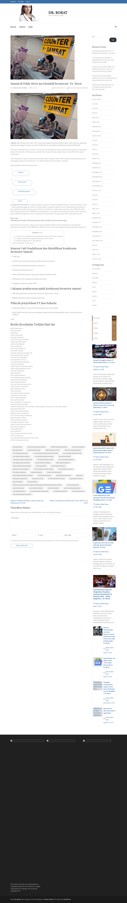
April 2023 (95, 250)
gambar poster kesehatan (21, 469)
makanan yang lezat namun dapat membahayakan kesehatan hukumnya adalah (37, 485)
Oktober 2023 (96, 236)
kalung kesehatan (36, 472)
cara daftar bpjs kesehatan (21, 456)
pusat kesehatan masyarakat (39, 491)
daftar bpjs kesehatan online (22, 466)
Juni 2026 (95, 108)
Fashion (94, 273)
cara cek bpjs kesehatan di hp (72, 453)
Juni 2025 (95, 145)
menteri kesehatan (73, 485)
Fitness (94, 282)
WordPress (67, 899)
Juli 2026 (95, 104)
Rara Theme (49, 899)
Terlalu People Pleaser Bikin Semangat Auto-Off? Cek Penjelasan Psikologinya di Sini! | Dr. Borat (104, 78)
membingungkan (24, 191)
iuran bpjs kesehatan (19, 472)
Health (28, 1)
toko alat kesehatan (78, 491)
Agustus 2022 (96, 259)
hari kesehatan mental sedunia (43, 469)
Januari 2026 (96, 131)
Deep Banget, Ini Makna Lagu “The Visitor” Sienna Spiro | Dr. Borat (109, 662)
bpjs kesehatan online (52, 450)
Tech (93, 301)
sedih (20, 201)
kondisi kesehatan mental (56, 478)
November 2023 (97, 231)
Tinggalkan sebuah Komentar (78, 88)
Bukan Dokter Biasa (20, 88)
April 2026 (95, 117)
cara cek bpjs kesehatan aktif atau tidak (45, 453)
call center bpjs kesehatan (73, 450)
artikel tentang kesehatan (59, 447)
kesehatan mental (37, 478)
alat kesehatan (17, 447)
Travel (94, 305)
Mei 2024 (95, 204)
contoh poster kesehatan (43, 463)
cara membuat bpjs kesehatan (44, 456)
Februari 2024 (96, 218)
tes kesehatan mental (60, 491)
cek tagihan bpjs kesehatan (21, 463)
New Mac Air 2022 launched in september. (109, 711)
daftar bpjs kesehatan (63, 463)
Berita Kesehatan (16, 328)
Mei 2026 (95, 113)
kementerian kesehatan (63, 475)
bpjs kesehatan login (34, 450)
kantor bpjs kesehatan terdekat (23, 475)
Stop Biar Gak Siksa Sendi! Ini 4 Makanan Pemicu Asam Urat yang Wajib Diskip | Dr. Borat (103, 60)
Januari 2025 (96, 167)
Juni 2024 (95, 199)
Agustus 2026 (96, 99)
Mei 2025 (95, 149)
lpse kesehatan (32, 481)
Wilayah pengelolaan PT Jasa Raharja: (27, 241)
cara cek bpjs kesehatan (20, 453)
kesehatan (79, 475)
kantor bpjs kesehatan (54, 472)
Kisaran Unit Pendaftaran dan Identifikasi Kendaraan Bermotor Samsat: (38, 236)
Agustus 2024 (96, 190)
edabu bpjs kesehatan (58, 466)
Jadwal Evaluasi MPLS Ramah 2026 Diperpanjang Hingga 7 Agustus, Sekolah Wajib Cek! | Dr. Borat (103, 69)
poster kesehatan (53, 488)
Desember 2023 (97, 227)
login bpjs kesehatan (76, 478)
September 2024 (97, 186)
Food (94, 287)
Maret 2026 (96, 122)
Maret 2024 (96, 213)
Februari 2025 (96, 163)
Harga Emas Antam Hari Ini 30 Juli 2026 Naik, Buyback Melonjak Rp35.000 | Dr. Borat (103, 87)
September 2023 (97, 240)
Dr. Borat (58, 12)
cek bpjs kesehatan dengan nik (22, 459)
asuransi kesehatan (78, 447)
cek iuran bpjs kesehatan (66, 459)
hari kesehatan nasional (65, 469)
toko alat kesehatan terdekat (22, 494)
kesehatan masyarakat (20, 478)
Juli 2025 (95, 140)
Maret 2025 (96, 158)
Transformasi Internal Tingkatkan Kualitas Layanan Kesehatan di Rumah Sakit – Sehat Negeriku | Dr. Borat (102, 594)
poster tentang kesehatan (72, 488)
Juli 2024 (95, 195)
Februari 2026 (96, 126)
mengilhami (22, 182)
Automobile (96, 269)
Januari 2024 (96, 222)
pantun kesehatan (18, 488)
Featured (21, 1)
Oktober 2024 (96, 181)
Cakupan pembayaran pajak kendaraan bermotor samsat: (33, 238)
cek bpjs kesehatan (65, 456)
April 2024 (95, 209)
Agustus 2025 (96, 136)
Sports (94, 296)
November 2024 (97, 177)
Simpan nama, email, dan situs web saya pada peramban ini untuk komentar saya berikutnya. (45, 541)
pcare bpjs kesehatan (36, 488)
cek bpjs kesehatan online (45, 459)
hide (40, 233)
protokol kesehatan (19, 491)
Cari (93, 36)
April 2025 (95, 154)
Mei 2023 (95, 245)
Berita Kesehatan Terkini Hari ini (23, 243)
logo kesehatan (17, 481)
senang (20, 172)
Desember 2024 (97, 172)
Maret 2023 (96, 254)
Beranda (13, 1)
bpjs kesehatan (17, 450)
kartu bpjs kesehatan (44, 475)
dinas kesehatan (41, 466)
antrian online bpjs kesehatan (36, 447)
